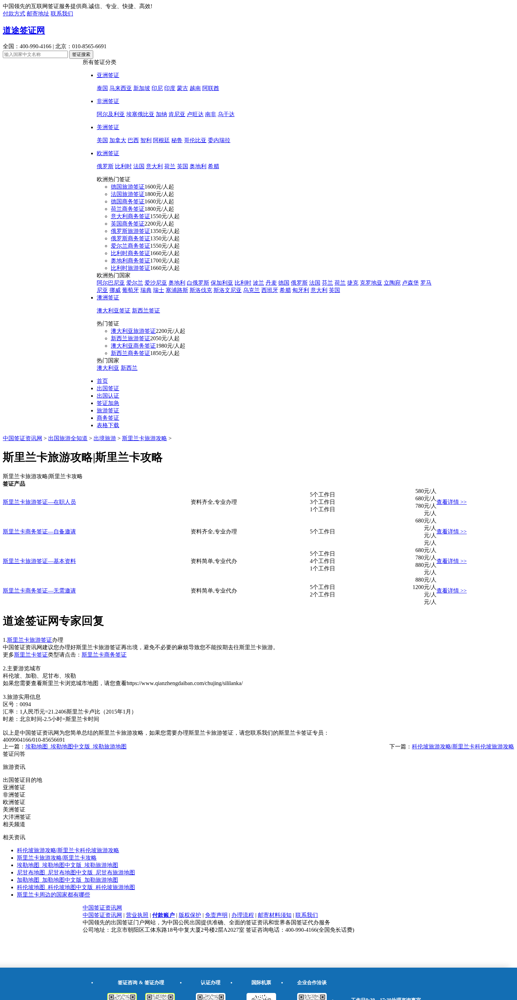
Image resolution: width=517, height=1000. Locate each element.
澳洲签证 (108, 297)
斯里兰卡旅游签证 (29, 640)
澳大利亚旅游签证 (133, 331)
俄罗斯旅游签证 (130, 231)
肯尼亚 (176, 114)
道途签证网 (24, 30)
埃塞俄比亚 (140, 114)
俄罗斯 (105, 166)
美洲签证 (108, 127)
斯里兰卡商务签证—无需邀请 (39, 591)
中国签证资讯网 (22, 438)
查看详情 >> (451, 502)
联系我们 (62, 14)
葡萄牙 (130, 290)
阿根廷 (161, 140)
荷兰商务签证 (128, 209)
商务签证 (108, 418)
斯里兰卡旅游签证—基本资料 (39, 561)
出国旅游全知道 (68, 438)
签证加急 (108, 403)
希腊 (213, 166)
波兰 (258, 283)
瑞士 (158, 290)
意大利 (154, 166)
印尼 (157, 88)
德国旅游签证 (128, 187)
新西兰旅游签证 (130, 338)
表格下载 (108, 425)
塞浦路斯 (177, 290)
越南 (195, 88)
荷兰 (169, 166)
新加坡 (141, 88)
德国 (283, 283)
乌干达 (226, 114)
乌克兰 (251, 290)
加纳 (161, 114)
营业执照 (137, 915)
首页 (102, 381)
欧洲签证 (108, 153)
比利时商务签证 (130, 253)
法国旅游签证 (128, 194)
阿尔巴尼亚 (111, 283)
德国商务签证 (128, 201)
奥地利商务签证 (130, 261)
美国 (102, 140)
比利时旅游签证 (130, 268)
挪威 (115, 290)
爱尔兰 (134, 283)
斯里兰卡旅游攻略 (144, 438)
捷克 (352, 283)
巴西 (133, 140)
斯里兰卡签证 (31, 655)
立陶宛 (392, 283)
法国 (139, 166)
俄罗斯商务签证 (130, 238)
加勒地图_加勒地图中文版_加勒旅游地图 (67, 880)
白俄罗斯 (198, 283)
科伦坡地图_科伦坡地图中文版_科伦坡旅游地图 (76, 887)
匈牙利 (300, 290)
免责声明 (216, 915)
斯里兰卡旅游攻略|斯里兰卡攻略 (57, 858)
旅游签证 (108, 410)
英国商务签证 (128, 224)
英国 (182, 166)
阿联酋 (210, 88)
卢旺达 (195, 114)
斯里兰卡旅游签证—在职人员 (39, 502)
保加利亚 (222, 283)
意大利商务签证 (130, 216)
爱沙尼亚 (156, 283)
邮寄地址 (38, 14)
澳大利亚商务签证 (133, 346)
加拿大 (117, 140)
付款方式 (14, 14)
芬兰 (327, 283)
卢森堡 (410, 283)
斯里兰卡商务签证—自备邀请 (39, 531)
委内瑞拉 (219, 140)
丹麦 (271, 283)
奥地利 (198, 166)
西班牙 (269, 290)
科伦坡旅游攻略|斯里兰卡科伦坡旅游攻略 (463, 746)
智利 (146, 140)
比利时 (123, 166)
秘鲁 (177, 140)
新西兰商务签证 (130, 353)
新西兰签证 (146, 311)
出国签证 (108, 388)
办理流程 (242, 915)
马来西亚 (120, 88)
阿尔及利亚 (111, 114)
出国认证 (108, 396)
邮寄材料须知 (275, 915)
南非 (210, 114)
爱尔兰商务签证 (130, 246)
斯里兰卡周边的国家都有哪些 (53, 895)
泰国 (102, 88)
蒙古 (182, 88)
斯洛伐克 (201, 290)
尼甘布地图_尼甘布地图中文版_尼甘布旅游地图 (76, 872)
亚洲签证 (108, 75)
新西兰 (129, 368)
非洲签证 (108, 101)
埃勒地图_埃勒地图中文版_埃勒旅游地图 (76, 746)
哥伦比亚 (195, 140)
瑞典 (146, 290)
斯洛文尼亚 (227, 290)
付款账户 (163, 915)
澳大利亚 (108, 368)
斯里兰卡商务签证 (104, 655)
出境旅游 (105, 438)
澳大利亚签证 (113, 311)
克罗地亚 (371, 283)
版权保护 (190, 915)
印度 (169, 88)
